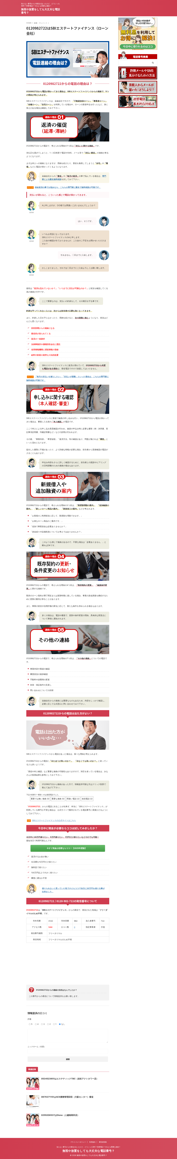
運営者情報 (103, 1142)
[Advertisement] (67, 963)
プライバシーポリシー (78, 1142)
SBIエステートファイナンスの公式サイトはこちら (54, 820)
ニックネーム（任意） (37, 1046)
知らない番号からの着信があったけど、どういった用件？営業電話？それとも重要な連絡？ (88, 1147)
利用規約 (92, 1142)
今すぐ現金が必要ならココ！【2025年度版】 (67, 848)
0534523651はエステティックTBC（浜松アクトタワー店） (69, 1078)
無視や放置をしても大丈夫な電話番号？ (88, 1150)
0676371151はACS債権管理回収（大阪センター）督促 (67, 1097)
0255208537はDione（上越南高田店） (60, 1115)
